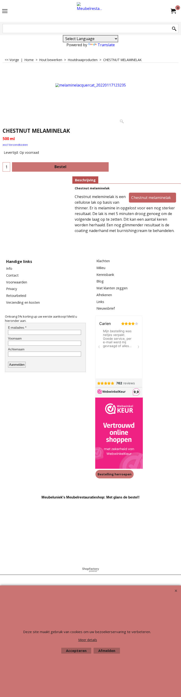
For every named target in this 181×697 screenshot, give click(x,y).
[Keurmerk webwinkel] (119, 434)
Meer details (87, 640)
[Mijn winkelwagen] (173, 11)
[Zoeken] (174, 29)
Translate (106, 44)
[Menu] (5, 11)
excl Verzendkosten (15, 144)
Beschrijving (85, 180)
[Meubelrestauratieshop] (89, 11)
